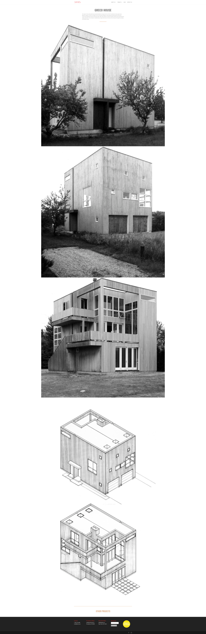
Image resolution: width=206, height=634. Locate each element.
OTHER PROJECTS (103, 611)
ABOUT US (113, 2)
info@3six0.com (77, 624)
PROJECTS (119, 2)
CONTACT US (129, 2)
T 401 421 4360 (77, 622)
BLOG (125, 2)
